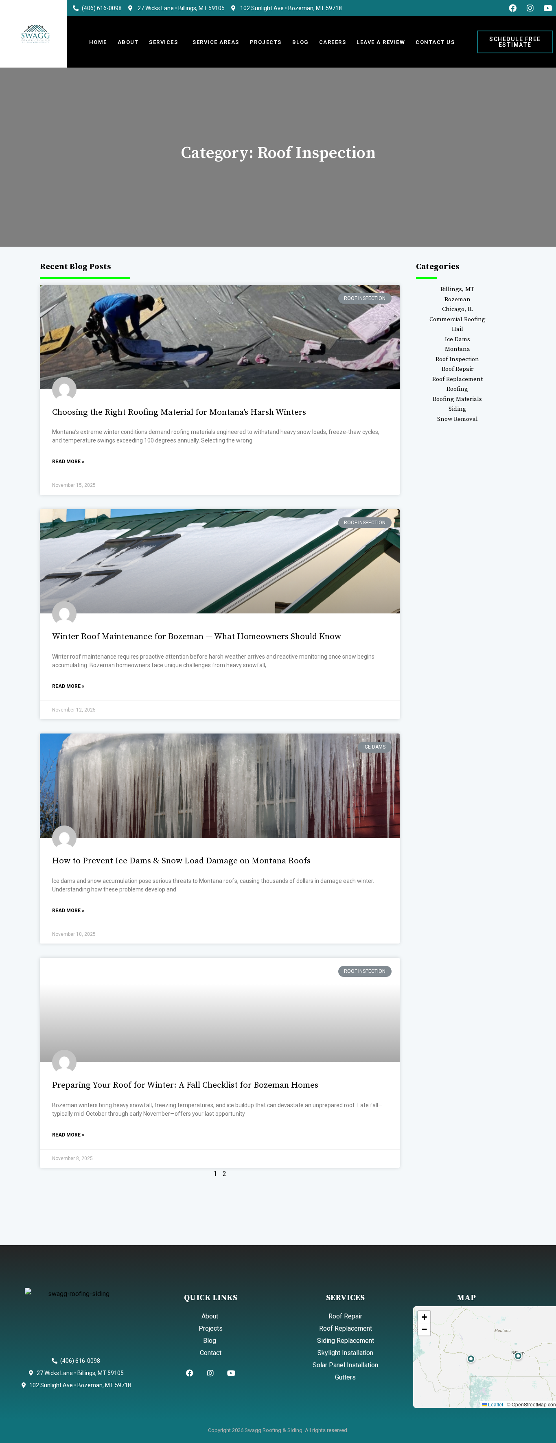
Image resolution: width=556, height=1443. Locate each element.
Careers (332, 42)
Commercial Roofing (457, 319)
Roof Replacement (457, 379)
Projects (266, 42)
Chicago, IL (457, 309)
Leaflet (495, 1404)
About (128, 42)
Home (98, 42)
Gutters (345, 1377)
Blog (300, 42)
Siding (457, 409)
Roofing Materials (457, 399)
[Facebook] (513, 7)
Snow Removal (457, 419)
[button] (518, 1356)
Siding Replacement (345, 1340)
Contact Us (435, 42)
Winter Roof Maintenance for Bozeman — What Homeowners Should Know (196, 636)
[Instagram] (530, 7)
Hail (457, 329)
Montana (457, 349)
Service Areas (216, 42)
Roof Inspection (457, 359)
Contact (210, 1353)
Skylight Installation (345, 1353)
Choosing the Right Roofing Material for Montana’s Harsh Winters (179, 412)
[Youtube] (548, 7)
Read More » (68, 461)
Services (163, 42)
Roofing (457, 389)
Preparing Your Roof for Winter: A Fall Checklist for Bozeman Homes (185, 1085)
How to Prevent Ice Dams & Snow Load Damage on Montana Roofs (181, 861)
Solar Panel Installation (345, 1365)
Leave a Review (381, 42)
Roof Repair (457, 369)
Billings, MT (457, 289)
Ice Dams (457, 339)
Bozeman (457, 299)
